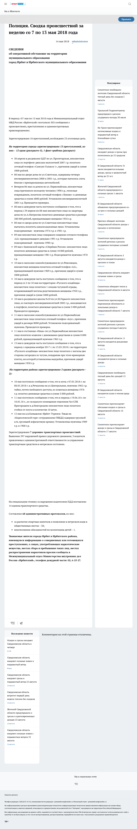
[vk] (13, 623)
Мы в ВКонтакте (12, 11)
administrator (80, 41)
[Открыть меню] (5, 4)
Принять (126, 19)
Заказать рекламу (11, 795)
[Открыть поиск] (129, 4)
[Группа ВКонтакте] (76, 784)
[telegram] (22, 623)
